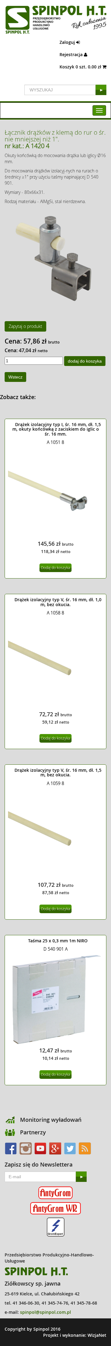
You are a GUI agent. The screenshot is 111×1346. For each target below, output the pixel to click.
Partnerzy (33, 1132)
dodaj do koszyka (85, 361)
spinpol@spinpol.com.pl (45, 1312)
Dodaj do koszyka (55, 567)
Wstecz (15, 377)
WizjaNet (97, 1335)
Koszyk (81, 67)
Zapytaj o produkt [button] (25, 326)
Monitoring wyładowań (50, 1119)
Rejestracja (72, 54)
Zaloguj (68, 42)
